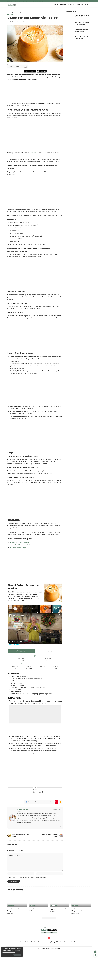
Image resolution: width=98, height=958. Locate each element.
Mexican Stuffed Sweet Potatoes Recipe (82, 23)
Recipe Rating (11, 850)
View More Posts (56, 809)
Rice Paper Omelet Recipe (18, 548)
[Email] (60, 802)
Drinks (10, 14)
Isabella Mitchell (11, 21)
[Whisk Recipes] (12, 4)
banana (33, 153)
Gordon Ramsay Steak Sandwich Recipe (81, 30)
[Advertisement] (35, 714)
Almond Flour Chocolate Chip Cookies (82, 37)
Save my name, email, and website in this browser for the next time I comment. (28, 877)
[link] (10, 615)
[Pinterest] (85, 4)
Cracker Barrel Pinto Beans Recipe (20, 545)
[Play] (45, 608)
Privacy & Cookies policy (9, 952)
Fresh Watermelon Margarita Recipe (77, 910)
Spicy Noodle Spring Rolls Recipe (20, 542)
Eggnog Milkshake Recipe (58, 909)
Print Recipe (42, 71)
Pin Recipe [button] (50, 651)
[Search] (90, 4)
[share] (59, 615)
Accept (17, 954)
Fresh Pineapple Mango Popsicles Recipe (82, 16)
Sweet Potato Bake (18, 615)
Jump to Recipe (30, 71)
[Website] (60, 826)
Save (57, 801)
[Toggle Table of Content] (24, 66)
